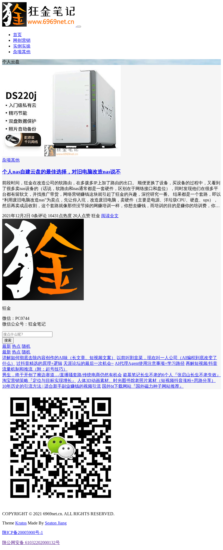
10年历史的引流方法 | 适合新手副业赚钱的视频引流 (51, 386)
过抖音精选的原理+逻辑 (39, 363)
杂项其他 (21, 51)
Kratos (21, 523)
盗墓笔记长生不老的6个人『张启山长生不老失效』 (172, 374)
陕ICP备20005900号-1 (22, 532)
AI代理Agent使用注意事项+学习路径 (150, 363)
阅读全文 (110, 215)
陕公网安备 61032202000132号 (31, 542)
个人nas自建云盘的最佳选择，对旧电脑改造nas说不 (61, 172)
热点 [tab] (16, 346)
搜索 (7, 340)
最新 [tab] (6, 346)
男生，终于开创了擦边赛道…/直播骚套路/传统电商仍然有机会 (62, 374)
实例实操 (21, 46)
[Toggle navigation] (79, 26)
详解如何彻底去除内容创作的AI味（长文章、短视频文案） (59, 357)
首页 (17, 34)
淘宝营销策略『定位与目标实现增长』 (39, 380)
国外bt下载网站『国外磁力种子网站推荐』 (143, 386)
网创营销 (21, 40)
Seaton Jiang (56, 523)
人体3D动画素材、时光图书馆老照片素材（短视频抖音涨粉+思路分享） (146, 380)
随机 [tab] (26, 346)
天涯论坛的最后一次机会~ (88, 363)
